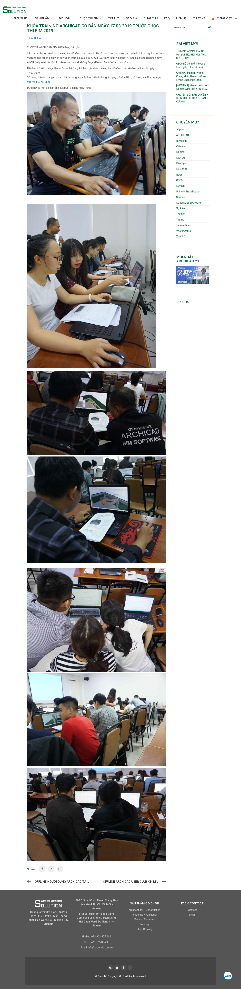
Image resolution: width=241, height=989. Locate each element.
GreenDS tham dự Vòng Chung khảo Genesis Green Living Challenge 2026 (191, 76)
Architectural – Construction (144, 909)
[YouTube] (116, 967)
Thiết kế (180, 214)
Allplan (180, 129)
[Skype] (110, 967)
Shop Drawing (144, 929)
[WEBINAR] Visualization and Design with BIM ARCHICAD (192, 87)
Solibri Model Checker (189, 202)
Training (144, 924)
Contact (192, 909)
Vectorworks (183, 231)
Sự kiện (180, 208)
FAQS (192, 914)
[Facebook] (123, 967)
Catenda (181, 146)
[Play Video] (193, 275)
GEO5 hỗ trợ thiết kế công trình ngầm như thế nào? (190, 65)
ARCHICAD (36, 38)
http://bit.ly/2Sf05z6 (38, 81)
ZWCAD (180, 236)
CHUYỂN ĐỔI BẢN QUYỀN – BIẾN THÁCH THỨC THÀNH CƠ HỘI (192, 98)
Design (180, 152)
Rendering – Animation (144, 914)
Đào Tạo (181, 163)
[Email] (130, 967)
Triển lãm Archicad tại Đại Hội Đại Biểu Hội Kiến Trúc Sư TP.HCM (191, 54)
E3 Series (181, 168)
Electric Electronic (144, 919)
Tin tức (180, 219)
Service (180, 197)
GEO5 (179, 180)
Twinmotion (183, 225)
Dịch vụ (180, 157)
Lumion (180, 185)
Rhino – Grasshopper (188, 191)
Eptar (179, 174)
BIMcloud (181, 140)
